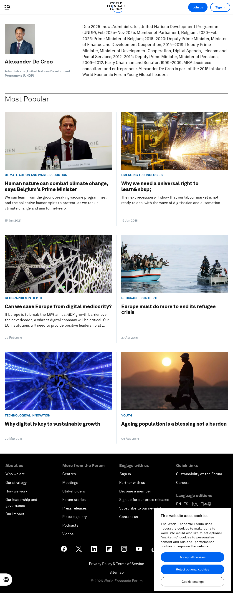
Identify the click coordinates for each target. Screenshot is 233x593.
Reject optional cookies (192, 569)
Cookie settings (193, 581)
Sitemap (116, 572)
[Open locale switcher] (6, 579)
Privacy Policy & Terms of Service (116, 564)
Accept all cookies (192, 557)
